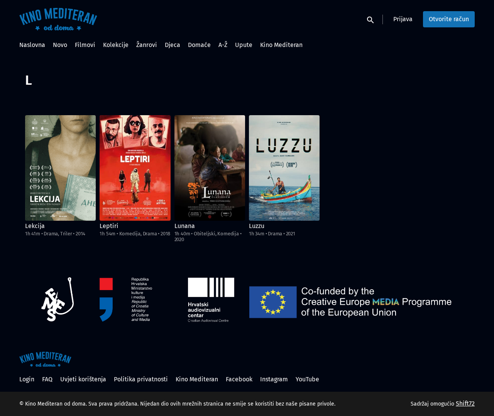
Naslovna (32, 45)
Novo (60, 45)
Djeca (172, 45)
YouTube (307, 379)
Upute (243, 45)
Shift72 (465, 403)
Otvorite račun (449, 19)
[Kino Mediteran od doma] (45, 359)
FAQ (47, 379)
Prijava (403, 19)
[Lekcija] (60, 168)
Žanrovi (146, 45)
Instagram (274, 379)
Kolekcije (116, 45)
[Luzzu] (284, 168)
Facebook (239, 379)
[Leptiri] (135, 168)
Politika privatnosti (141, 379)
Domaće (199, 45)
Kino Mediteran (281, 45)
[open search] (371, 19)
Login (26, 379)
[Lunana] (209, 168)
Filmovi (85, 45)
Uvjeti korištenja (83, 379)
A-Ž (222, 45)
